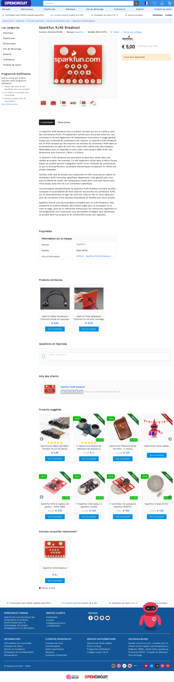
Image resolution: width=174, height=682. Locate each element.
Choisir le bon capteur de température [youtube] (149, 646)
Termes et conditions (14, 649)
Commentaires (53, 646)
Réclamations (10, 655)
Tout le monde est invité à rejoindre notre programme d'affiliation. (13, 81)
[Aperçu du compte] (160, 3)
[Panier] (167, 3)
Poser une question (58, 354)
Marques (6, 9)
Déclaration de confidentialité (18, 652)
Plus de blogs (135, 655)
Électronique (27, 9)
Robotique (70, 9)
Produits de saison (163, 9)
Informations (12, 639)
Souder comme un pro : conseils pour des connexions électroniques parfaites (149, 643)
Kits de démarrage (94, 9)
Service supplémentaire (101, 639)
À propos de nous (54, 643)
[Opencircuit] (96, 677)
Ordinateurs (119, 9)
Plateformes (49, 9)
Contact (168, 15)
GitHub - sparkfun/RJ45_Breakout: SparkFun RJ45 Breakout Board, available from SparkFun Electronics (95, 256)
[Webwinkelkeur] (72, 677)
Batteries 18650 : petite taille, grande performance (149, 649)
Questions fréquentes (56, 655)
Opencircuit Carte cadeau (99, 643)
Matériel (140, 9)
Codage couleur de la (97, 652)
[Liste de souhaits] (152, 3)
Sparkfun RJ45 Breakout (73, 387)
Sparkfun (81, 244)
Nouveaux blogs (138, 639)
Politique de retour (13, 646)
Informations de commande (17, 643)
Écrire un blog (94, 646)
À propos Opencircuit (58, 639)
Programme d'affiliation (98, 649)
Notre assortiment (55, 649)
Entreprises (158, 15)
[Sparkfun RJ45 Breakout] (43, 103)
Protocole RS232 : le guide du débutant (147, 652)
